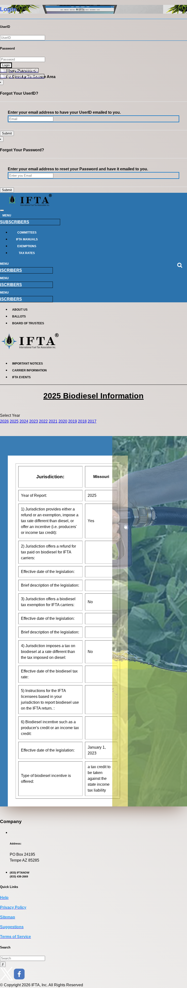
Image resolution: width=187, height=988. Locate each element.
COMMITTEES (27, 232)
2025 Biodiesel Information (93, 395)
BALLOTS (19, 316)
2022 (43, 421)
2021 (53, 421)
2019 (72, 421)
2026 (4, 421)
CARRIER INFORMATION (29, 370)
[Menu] (2, 210)
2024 (23, 421)
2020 (62, 421)
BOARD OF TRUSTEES (28, 323)
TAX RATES (27, 253)
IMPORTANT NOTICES (27, 363)
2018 (82, 421)
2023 (33, 421)
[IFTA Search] (3, 964)
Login (6, 65)
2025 (14, 421)
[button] (19, 70)
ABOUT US (20, 309)
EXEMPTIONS (26, 246)
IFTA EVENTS (21, 377)
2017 (92, 421)
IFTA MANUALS (27, 239)
